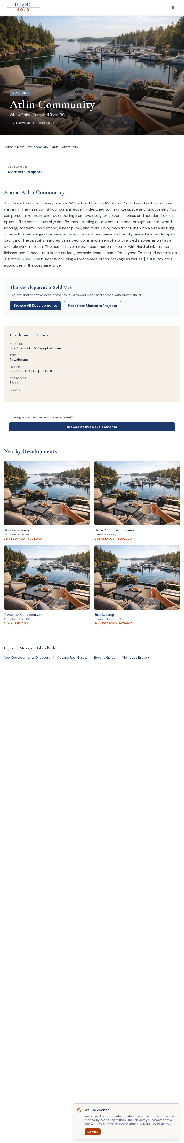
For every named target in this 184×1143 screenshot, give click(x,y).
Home (8, 147)
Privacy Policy (105, 1124)
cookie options (129, 1124)
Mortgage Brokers (136, 657)
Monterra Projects (25, 171)
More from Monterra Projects (92, 306)
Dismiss (92, 1132)
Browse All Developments (35, 305)
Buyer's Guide (104, 657)
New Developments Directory (27, 657)
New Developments (32, 147)
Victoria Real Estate (72, 657)
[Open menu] (173, 7)
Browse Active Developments (92, 427)
